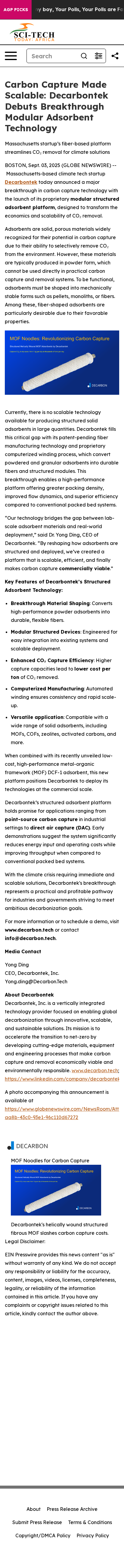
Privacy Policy (92, 1535)
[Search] (84, 56)
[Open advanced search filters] (98, 56)
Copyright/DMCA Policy (42, 1535)
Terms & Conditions (90, 1522)
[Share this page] (115, 56)
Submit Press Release (37, 1522)
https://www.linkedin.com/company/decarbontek (62, 1079)
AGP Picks (16, 9)
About (33, 1509)
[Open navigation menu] (11, 56)
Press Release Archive (72, 1509)
